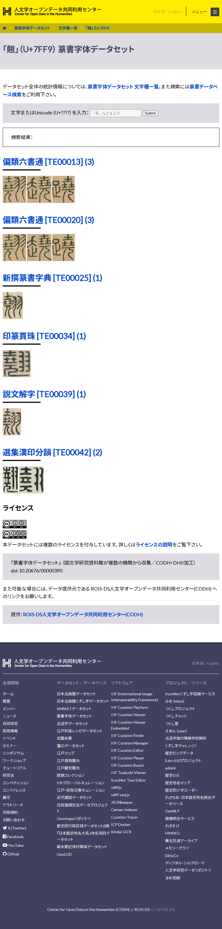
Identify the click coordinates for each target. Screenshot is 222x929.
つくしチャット (176, 716)
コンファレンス (14, 790)
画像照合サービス (180, 818)
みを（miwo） (175, 701)
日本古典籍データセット (76, 693)
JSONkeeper (122, 802)
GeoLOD (64, 854)
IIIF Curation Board (127, 765)
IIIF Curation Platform (129, 707)
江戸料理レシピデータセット (79, 731)
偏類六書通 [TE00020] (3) (48, 220)
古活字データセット (72, 723)
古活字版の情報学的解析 (186, 738)
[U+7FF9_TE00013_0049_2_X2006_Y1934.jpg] (39, 201)
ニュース (10, 716)
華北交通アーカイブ (181, 840)
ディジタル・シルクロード (185, 863)
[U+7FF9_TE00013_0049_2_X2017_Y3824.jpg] (63, 201)
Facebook (15, 836)
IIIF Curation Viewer (128, 714)
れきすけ (172, 825)
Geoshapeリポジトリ (74, 818)
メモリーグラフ (177, 848)
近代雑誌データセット (74, 797)
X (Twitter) (16, 828)
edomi (170, 768)
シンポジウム (13, 753)
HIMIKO (172, 833)
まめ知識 (172, 877)
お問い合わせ (14, 820)
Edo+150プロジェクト (183, 760)
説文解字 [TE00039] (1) (44, 394)
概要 (6, 701)
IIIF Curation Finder (127, 735)
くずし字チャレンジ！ (181, 745)
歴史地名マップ (177, 782)
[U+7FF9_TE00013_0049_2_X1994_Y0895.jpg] (14, 201)
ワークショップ (14, 760)
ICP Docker (120, 824)
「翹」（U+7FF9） (98, 28)
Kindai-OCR (121, 831)
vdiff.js (116, 787)
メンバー (10, 708)
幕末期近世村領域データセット (82, 846)
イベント (9, 738)
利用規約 (10, 812)
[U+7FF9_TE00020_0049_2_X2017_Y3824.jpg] (63, 259)
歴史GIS (172, 775)
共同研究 (10, 723)
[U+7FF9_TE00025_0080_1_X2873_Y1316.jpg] (13, 317)
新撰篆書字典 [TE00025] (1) (52, 277)
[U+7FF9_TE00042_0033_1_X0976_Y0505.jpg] (10, 492)
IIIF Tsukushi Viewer (128, 772)
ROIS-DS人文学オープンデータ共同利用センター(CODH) (83, 614)
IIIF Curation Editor (127, 750)
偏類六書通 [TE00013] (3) (48, 161)
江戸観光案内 (68, 768)
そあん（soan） (176, 731)
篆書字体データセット (32, 28)
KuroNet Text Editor (128, 780)
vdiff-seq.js (120, 794)
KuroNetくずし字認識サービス (190, 693)
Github (12, 854)
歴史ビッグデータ (179, 753)
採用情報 (10, 731)
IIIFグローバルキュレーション (80, 782)
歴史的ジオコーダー (181, 790)
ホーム (8, 693)
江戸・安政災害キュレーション (81, 790)
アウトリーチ (13, 805)
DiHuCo (171, 855)
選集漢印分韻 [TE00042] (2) (52, 452)
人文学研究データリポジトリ (188, 870)
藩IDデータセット (71, 745)
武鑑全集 (64, 738)
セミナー (10, 745)
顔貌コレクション (70, 775)
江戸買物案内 (68, 760)
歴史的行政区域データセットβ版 (83, 825)
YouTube (15, 845)
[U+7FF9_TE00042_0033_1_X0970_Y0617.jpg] (31, 492)
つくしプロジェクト (180, 708)
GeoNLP (172, 811)
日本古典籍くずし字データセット (83, 701)
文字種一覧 (67, 28)
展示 (6, 797)
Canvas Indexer (124, 809)
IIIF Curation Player (127, 758)
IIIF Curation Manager (129, 743)
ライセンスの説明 (154, 545)
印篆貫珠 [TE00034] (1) (44, 336)
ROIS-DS (142, 909)
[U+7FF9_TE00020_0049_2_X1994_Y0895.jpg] (14, 259)
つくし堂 (171, 723)
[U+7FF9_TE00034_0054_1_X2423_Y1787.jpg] (17, 375)
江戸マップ (65, 753)
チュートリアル (14, 768)
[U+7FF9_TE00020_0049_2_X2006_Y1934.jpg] (39, 259)
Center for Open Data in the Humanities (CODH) (88, 909)
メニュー (200, 11)
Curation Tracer (124, 817)
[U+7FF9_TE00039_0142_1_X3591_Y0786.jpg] (12, 433)
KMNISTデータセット (74, 708)
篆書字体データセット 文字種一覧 (123, 87)
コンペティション (16, 782)
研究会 (8, 775)
